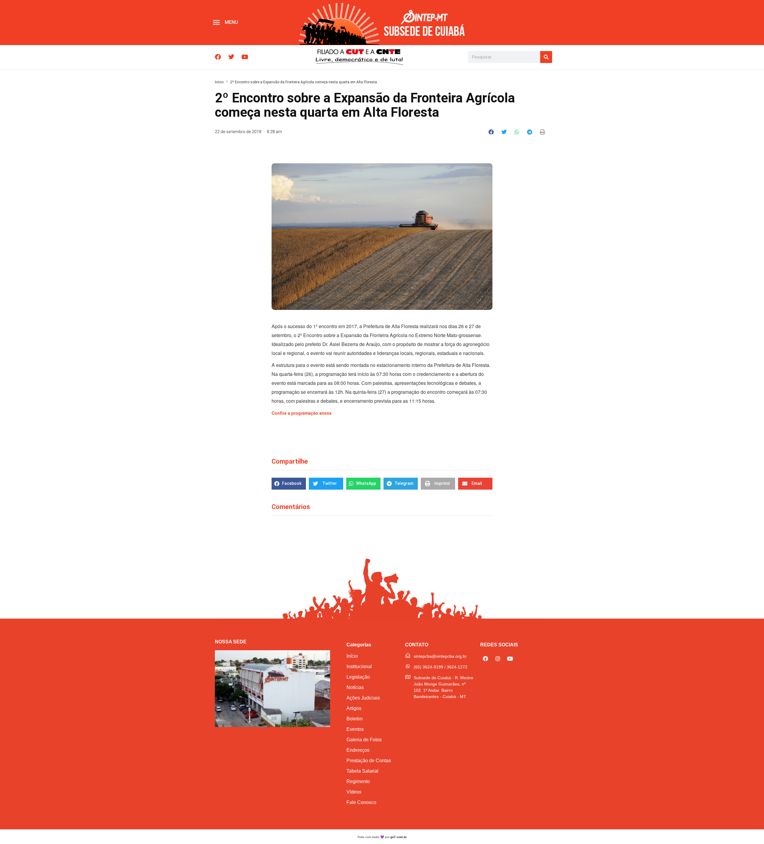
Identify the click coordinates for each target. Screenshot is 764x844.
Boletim (354, 718)
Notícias (355, 687)
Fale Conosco (361, 802)
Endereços (357, 750)
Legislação (358, 676)
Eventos (355, 729)
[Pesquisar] (546, 57)
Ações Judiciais (363, 697)
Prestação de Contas (368, 760)
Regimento (358, 781)
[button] (491, 132)
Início (219, 82)
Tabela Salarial (362, 771)
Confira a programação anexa (302, 413)
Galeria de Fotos (364, 739)
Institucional (359, 666)
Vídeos (353, 791)
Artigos (353, 708)
